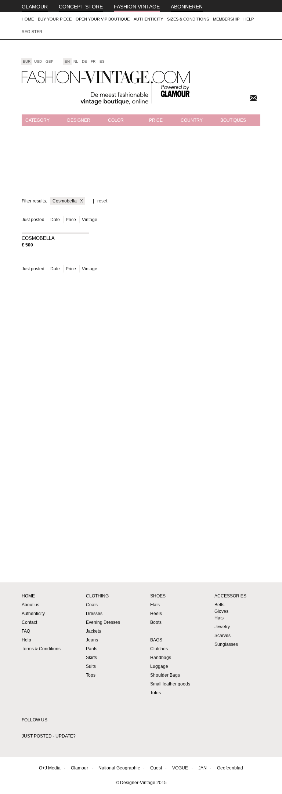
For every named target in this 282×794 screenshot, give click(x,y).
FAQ (26, 631)
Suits (91, 666)
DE (84, 61)
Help (248, 19)
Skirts (91, 657)
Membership (226, 19)
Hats (219, 618)
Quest (156, 768)
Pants (91, 648)
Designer (78, 120)
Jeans (92, 640)
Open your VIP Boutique (103, 19)
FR (93, 61)
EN (67, 61)
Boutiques (233, 120)
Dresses (94, 613)
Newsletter (253, 98)
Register (32, 31)
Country (192, 120)
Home (28, 19)
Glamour (35, 7)
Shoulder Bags (165, 675)
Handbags (160, 657)
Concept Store (81, 7)
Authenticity (148, 19)
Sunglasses (226, 644)
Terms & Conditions (41, 648)
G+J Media (50, 768)
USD (38, 61)
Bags (156, 640)
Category (37, 120)
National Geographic (119, 768)
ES (102, 61)
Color (116, 120)
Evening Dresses (103, 622)
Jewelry (222, 626)
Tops (90, 675)
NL (75, 61)
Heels (156, 613)
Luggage (159, 666)
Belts (219, 604)
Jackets (93, 631)
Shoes (158, 596)
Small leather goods (170, 684)
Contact (29, 622)
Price (156, 120)
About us (30, 604)
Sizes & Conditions (188, 19)
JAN (202, 768)
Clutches (159, 648)
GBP (50, 61)
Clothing (97, 596)
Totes (155, 692)
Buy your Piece (55, 19)
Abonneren (187, 7)
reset (102, 201)
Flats (155, 604)
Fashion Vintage (137, 7)
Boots (156, 622)
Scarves (222, 635)
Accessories (230, 596)
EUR (26, 61)
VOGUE (180, 768)
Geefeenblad (230, 768)
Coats (92, 604)
